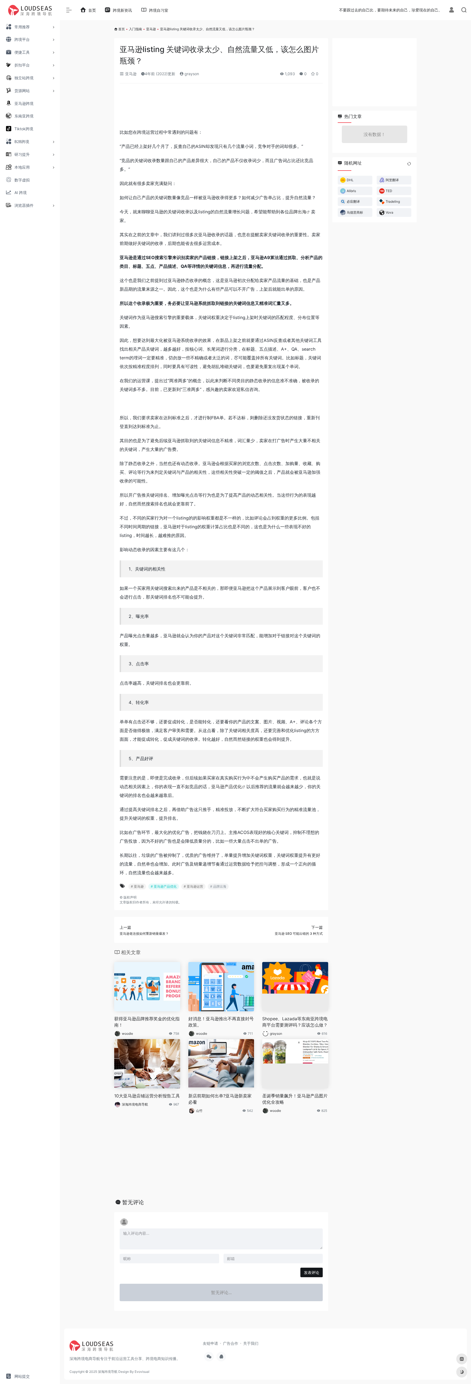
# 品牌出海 (218, 886)
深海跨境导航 (107, 1372)
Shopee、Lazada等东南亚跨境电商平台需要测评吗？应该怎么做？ (295, 1022)
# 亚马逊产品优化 (164, 886)
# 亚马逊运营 (193, 886)
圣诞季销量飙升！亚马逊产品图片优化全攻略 (295, 1099)
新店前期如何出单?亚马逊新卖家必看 (220, 1099)
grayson (191, 73)
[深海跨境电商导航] (91, 1347)
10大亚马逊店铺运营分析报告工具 (147, 1095)
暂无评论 (133, 1202)
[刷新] (409, 163)
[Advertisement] (221, 108)
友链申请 (210, 1343)
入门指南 (135, 29)
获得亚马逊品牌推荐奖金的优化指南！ (147, 1022)
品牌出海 (297, 211)
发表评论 (311, 1272)
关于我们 (250, 1343)
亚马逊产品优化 (226, 786)
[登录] (451, 10)
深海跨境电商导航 (135, 1104)
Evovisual (142, 1372)
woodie (127, 1033)
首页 (121, 29)
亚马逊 (151, 29)
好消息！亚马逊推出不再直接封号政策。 (221, 1022)
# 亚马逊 (137, 886)
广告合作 (230, 1343)
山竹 (199, 1111)
